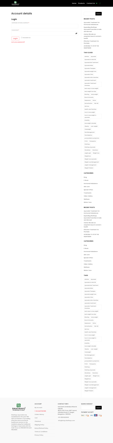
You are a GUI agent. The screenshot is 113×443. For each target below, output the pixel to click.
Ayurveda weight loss (90, 71)
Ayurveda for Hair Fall (90, 59)
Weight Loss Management (92, 162)
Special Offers (88, 190)
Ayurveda (93, 56)
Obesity (87, 126)
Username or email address (23, 23)
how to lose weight (90, 112)
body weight (94, 94)
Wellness (87, 199)
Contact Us (91, 3)
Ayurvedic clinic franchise (91, 77)
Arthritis (87, 56)
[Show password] (76, 33)
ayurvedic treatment (90, 80)
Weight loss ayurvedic (91, 159)
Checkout (38, 421)
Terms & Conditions (41, 432)
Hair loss (87, 106)
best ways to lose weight (91, 88)
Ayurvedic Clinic (89, 74)
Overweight (88, 129)
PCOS (86, 141)
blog (85, 177)
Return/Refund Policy (41, 428)
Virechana (95, 150)
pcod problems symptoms (92, 138)
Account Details (40, 411)
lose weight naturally (90, 123)
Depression (88, 100)
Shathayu (87, 144)
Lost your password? (18, 42)
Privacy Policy (39, 435)
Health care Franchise (90, 109)
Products (81, 3)
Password (18, 30)
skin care (87, 186)
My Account (38, 407)
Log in (15, 38)
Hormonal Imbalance (91, 183)
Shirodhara (87, 150)
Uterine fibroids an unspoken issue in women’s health (92, 36)
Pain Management (90, 132)
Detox (94, 100)
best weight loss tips (90, 91)
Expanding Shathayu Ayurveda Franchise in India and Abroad (92, 29)
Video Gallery (88, 196)
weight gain (88, 153)
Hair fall (96, 103)
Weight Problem (89, 168)
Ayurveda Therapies (90, 68)
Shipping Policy (39, 425)
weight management (90, 165)
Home (74, 3)
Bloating (87, 94)
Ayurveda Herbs (89, 65)
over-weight (94, 126)
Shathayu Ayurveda (90, 147)
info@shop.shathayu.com (66, 420)
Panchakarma (88, 135)
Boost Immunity (89, 97)
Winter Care (87, 202)
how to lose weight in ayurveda (90, 116)
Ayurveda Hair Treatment (91, 62)
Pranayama (93, 141)
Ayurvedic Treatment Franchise (90, 84)
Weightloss (88, 156)
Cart (36, 418)
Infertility (87, 120)
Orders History (39, 414)
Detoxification (88, 103)
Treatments (87, 193)
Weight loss (96, 153)
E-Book (86, 180)
